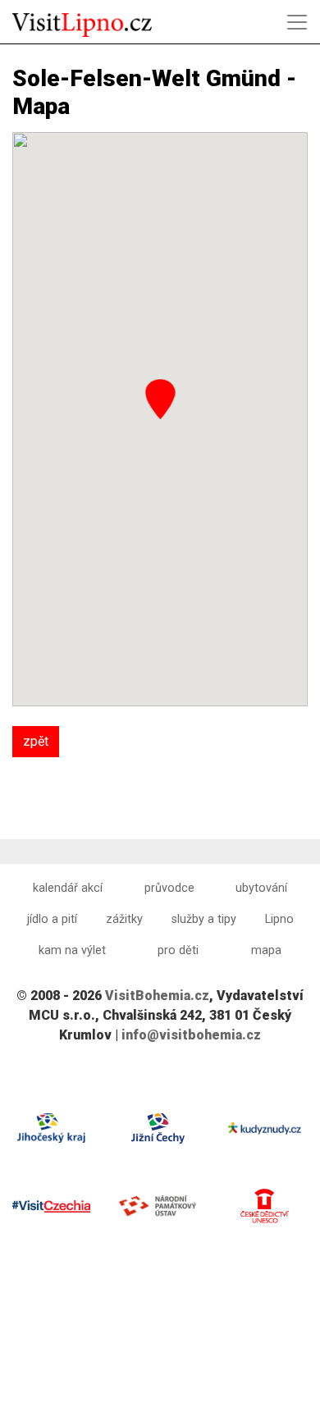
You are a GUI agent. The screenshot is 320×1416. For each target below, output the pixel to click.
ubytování (261, 888)
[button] (160, 399)
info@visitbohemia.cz (191, 1035)
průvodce (169, 888)
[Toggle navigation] (297, 22)
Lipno (279, 919)
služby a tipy (203, 919)
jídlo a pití (52, 919)
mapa (266, 950)
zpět (35, 741)
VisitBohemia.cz (157, 995)
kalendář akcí (68, 888)
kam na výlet (72, 950)
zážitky (124, 919)
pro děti (178, 950)
